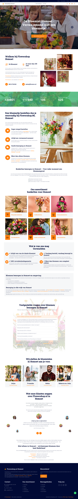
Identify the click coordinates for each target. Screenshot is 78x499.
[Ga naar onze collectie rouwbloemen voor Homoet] (16, 226)
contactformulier (46, 343)
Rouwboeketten (15, 237)
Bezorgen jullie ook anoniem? (23, 327)
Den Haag (43, 486)
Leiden (22, 291)
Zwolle (25, 475)
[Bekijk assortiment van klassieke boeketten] (16, 204)
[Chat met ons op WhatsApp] (75, 493)
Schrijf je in (44, 476)
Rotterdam (43, 484)
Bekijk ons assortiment (39, 34)
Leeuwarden (21, 475)
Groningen (16, 475)
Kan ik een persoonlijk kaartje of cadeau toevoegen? (28, 324)
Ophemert (33, 457)
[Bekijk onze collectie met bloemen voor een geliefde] (39, 226)
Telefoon (32, 150)
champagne (18, 160)
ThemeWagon (70, 497)
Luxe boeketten (61, 237)
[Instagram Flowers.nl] (61, 485)
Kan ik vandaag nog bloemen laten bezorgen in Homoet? (29, 316)
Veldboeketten (38, 214)
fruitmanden (18, 159)
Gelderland (62, 289)
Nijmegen (27, 291)
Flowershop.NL (8, 75)
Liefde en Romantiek (39, 237)
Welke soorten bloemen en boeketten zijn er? (26, 333)
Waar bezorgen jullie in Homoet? (24, 330)
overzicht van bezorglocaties (42, 291)
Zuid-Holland (56, 289)
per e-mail (18, 152)
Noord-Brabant (50, 289)
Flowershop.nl (8, 497)
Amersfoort (15, 291)
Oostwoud (30, 456)
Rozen (24, 486)
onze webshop (26, 131)
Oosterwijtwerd (33, 453)
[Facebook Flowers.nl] (59, 485)
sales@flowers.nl (19, 344)
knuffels (27, 159)
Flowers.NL (21, 79)
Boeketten (25, 484)
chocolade (23, 159)
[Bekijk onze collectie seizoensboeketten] (62, 204)
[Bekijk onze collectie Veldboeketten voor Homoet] (39, 204)
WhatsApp (13, 152)
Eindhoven (19, 291)
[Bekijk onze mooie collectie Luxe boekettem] (62, 226)
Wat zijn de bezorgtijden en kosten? (24, 336)
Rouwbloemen (26, 491)
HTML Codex (65, 497)
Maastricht (30, 475)
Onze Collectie (38, 3)
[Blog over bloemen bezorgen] (66, 485)
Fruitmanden (25, 489)
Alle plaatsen (43, 491)
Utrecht (42, 488)
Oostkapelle (33, 455)
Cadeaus (25, 488)
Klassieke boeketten (16, 214)
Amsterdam (43, 489)
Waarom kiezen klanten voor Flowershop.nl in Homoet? (29, 338)
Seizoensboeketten (62, 214)
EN (45, 3)
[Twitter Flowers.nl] (64, 485)
